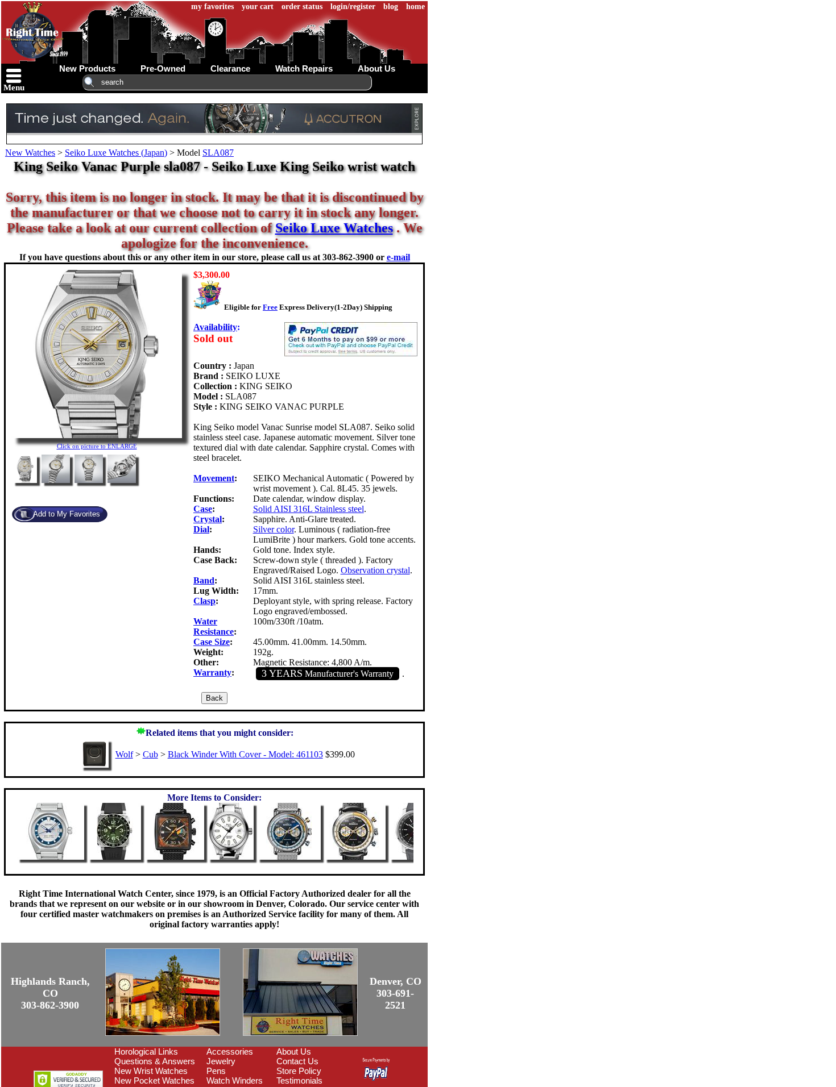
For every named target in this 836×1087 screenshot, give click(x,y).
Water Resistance (213, 626)
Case (202, 509)
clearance (230, 68)
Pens (216, 1071)
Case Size (211, 642)
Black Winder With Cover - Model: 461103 (245, 754)
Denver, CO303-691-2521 (395, 993)
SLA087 (218, 152)
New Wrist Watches (151, 1071)
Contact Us (297, 1061)
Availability (215, 327)
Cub (150, 754)
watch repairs (304, 68)
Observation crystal (375, 570)
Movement (213, 478)
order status (302, 6)
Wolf (124, 754)
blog (390, 6)
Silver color (273, 529)
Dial (201, 529)
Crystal (207, 519)
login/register (352, 6)
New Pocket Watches (154, 1080)
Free (270, 307)
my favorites (212, 6)
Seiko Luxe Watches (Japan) (116, 152)
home (415, 6)
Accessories (229, 1051)
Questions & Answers (154, 1061)
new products (87, 68)
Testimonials (299, 1080)
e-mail (398, 257)
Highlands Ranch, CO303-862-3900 (50, 993)
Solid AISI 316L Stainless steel (308, 509)
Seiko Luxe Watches (334, 227)
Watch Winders (234, 1080)
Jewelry (220, 1061)
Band (203, 580)
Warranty (212, 672)
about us (376, 68)
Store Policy (298, 1071)
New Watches (30, 152)
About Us (293, 1051)
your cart (258, 6)
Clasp (204, 601)
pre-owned (162, 68)
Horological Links (146, 1051)
